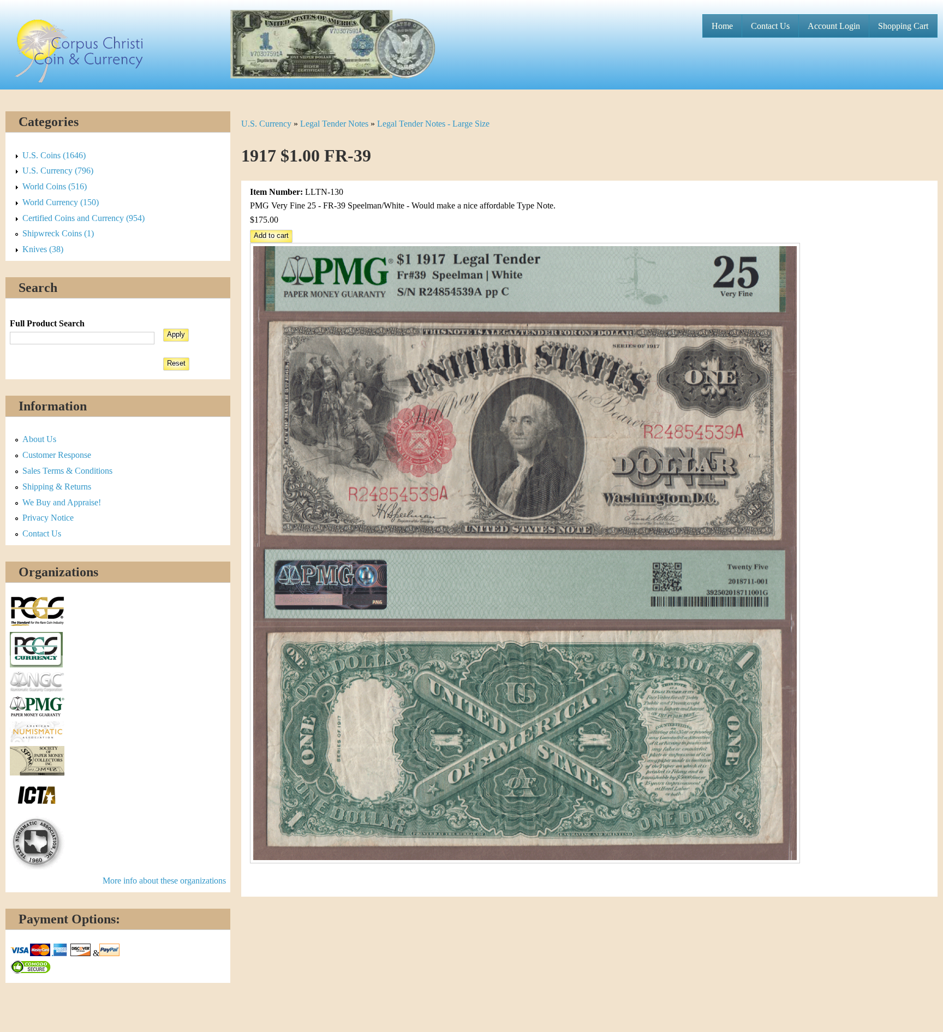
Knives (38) (42, 249)
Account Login (834, 26)
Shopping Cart (903, 26)
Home (722, 26)
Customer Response (56, 455)
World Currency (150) (60, 202)
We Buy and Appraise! (61, 502)
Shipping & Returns (56, 486)
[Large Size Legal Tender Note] (525, 860)
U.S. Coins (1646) (54, 155)
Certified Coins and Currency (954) (83, 218)
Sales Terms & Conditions (67, 470)
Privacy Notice (48, 517)
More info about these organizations (164, 880)
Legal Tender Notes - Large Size (433, 123)
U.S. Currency (266, 123)
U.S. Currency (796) (57, 170)
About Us (39, 439)
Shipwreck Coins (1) (58, 233)
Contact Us (770, 26)
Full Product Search (47, 323)
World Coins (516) (54, 186)
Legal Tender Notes (334, 123)
